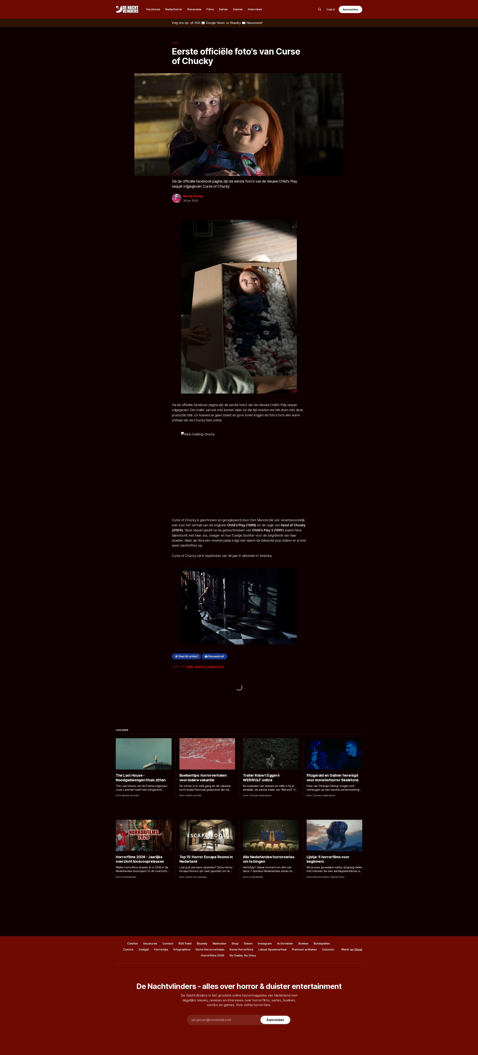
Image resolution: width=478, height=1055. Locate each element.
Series (223, 9)
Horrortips (161, 949)
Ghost (358, 949)
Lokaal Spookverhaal (272, 949)
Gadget (144, 949)
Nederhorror (173, 9)
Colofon (132, 943)
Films (210, 9)
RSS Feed (185, 943)
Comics (128, 949)
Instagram (265, 943)
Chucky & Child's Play (209, 666)
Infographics (181, 949)
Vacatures (153, 9)
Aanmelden (350, 9)
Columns (328, 949)
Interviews (255, 9)
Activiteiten (285, 943)
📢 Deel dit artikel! (186, 656)
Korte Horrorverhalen (210, 949)
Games (238, 9)
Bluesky (202, 943)
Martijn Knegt (193, 196)
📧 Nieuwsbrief (214, 656)
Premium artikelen (304, 949)
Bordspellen (322, 943)
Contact (167, 943)
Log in (331, 9)
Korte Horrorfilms (241, 949)
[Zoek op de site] (320, 9)
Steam (248, 943)
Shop (235, 943)
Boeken (303, 943)
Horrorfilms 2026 (212, 955)
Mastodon (219, 943)
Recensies (194, 9)
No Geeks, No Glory (242, 955)
